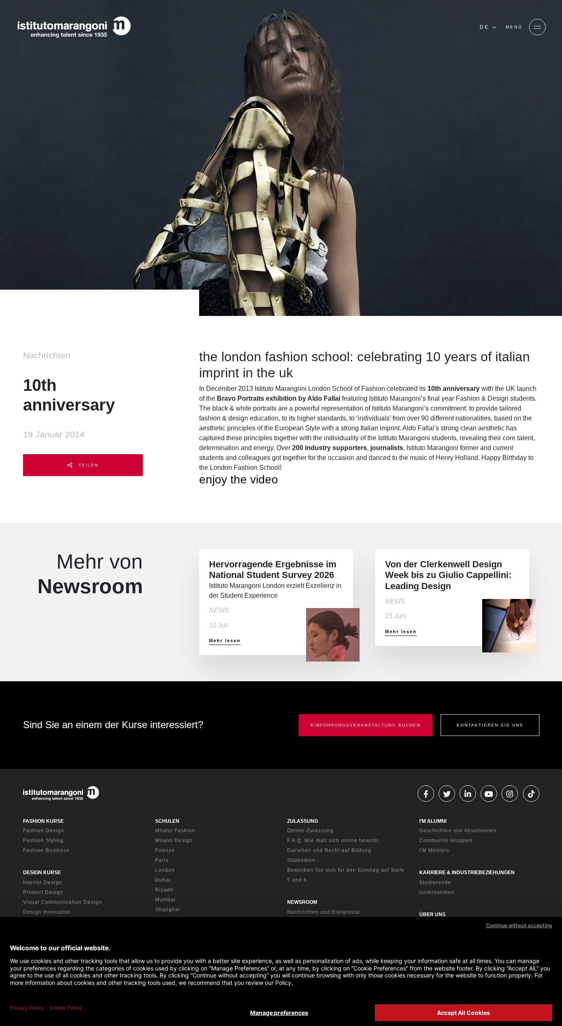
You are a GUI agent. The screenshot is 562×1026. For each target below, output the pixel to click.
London (165, 870)
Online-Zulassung (310, 830)
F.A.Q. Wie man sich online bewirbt (333, 840)
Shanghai (167, 909)
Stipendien (301, 860)
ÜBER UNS (432, 914)
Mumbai (165, 900)
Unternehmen (437, 892)
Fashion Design (43, 830)
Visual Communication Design (62, 902)
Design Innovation (47, 912)
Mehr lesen (225, 640)
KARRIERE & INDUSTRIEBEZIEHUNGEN (467, 872)
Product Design (43, 892)
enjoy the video (238, 479)
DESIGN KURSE (42, 872)
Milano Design (174, 840)
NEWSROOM (302, 902)
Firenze (165, 850)
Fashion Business (46, 850)
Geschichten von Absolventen (458, 830)
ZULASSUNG (302, 821)
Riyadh (164, 890)
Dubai (163, 880)
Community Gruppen (446, 840)
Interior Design (42, 882)
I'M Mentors (434, 850)
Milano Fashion (175, 830)
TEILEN (87, 465)
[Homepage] (74, 27)
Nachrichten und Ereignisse (323, 912)
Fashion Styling (43, 840)
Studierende (435, 882)
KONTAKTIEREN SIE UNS (490, 725)
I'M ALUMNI (432, 821)
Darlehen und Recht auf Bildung (329, 850)
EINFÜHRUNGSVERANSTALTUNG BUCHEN (365, 725)
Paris (162, 860)
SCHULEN (167, 821)
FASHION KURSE (43, 821)
